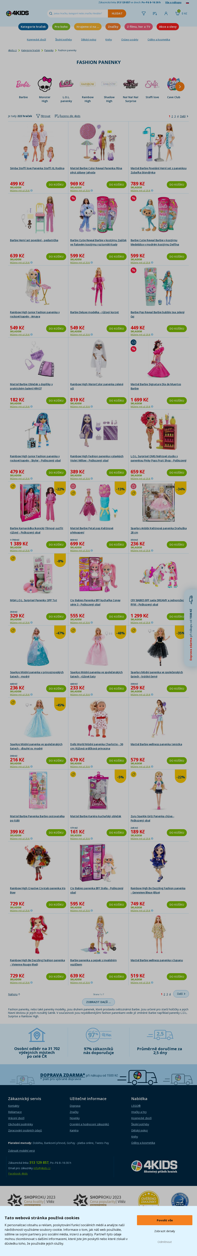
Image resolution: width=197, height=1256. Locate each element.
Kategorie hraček (33, 26)
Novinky (75, 1118)
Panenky (48, 50)
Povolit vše (165, 1220)
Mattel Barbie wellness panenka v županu (157, 960)
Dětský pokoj (88, 39)
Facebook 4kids (18, 1173)
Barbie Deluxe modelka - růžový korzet (94, 312)
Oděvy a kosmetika (159, 39)
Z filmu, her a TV (138, 26)
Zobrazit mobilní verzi (21, 1150)
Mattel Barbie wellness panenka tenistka (156, 744)
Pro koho (61, 26)
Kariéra (74, 1130)
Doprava (75, 1106)
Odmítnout (165, 1242)
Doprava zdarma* (62, 1075)
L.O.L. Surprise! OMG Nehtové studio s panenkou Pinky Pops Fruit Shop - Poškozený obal (159, 460)
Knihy (108, 39)
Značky (113, 26)
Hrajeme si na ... (88, 26)
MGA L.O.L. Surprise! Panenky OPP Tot (33, 600)
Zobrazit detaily (164, 1231)
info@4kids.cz (41, 1168)
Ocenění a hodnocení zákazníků (89, 1124)
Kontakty (13, 1106)
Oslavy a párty (129, 39)
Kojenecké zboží (36, 39)
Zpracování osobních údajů (25, 1130)
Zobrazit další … (98, 1002)
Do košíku (56, 184)
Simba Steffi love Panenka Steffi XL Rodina (37, 168)
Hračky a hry (139, 1112)
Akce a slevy (167, 26)
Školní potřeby (63, 39)
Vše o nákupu (173, 2)
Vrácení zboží (16, 1118)
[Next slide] (179, 86)
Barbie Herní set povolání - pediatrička (34, 240)
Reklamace (15, 1112)
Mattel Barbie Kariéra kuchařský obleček (95, 816)
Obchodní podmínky (20, 1124)
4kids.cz (12, 50)
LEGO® (136, 1106)
